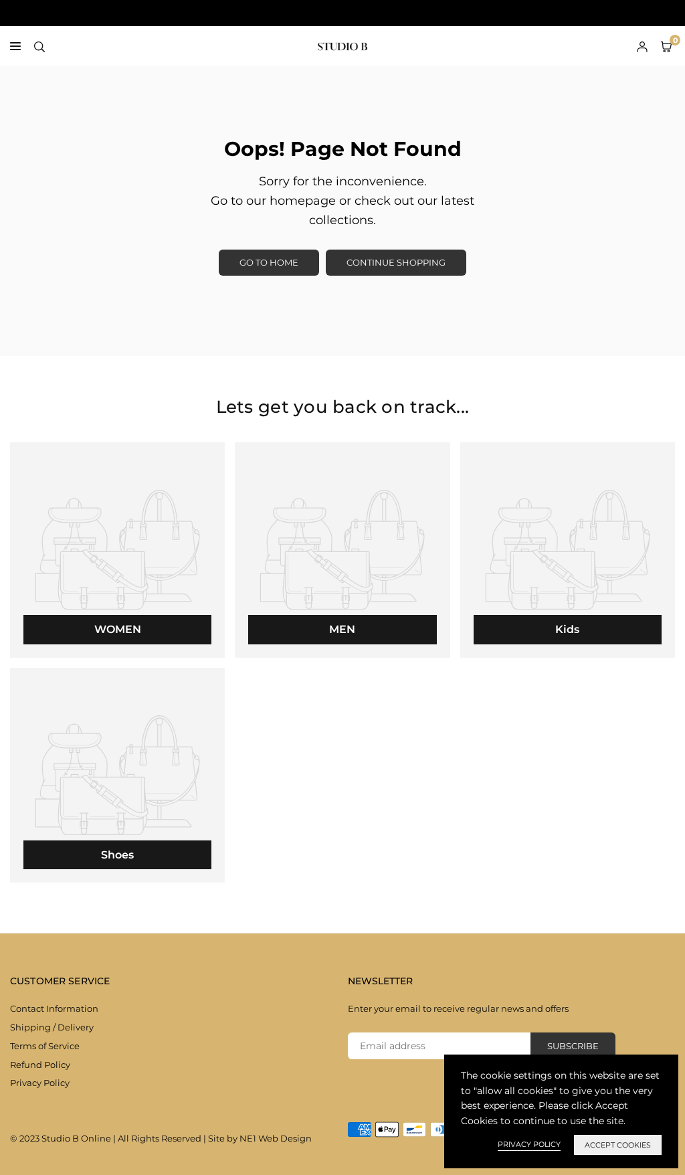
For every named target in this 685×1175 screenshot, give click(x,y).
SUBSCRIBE (573, 1046)
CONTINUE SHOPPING (396, 262)
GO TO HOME (268, 262)
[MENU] (15, 46)
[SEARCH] (39, 46)
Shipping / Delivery (52, 1027)
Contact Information (54, 1008)
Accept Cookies (618, 1145)
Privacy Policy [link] (529, 1144)
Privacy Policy (40, 1082)
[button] (666, 46)
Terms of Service (45, 1046)
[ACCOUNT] (642, 46)
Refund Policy (40, 1064)
